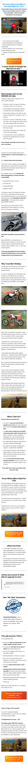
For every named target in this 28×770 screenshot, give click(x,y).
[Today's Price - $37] (14, 758)
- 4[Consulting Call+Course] (14, 695)
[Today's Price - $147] (14, 61)
